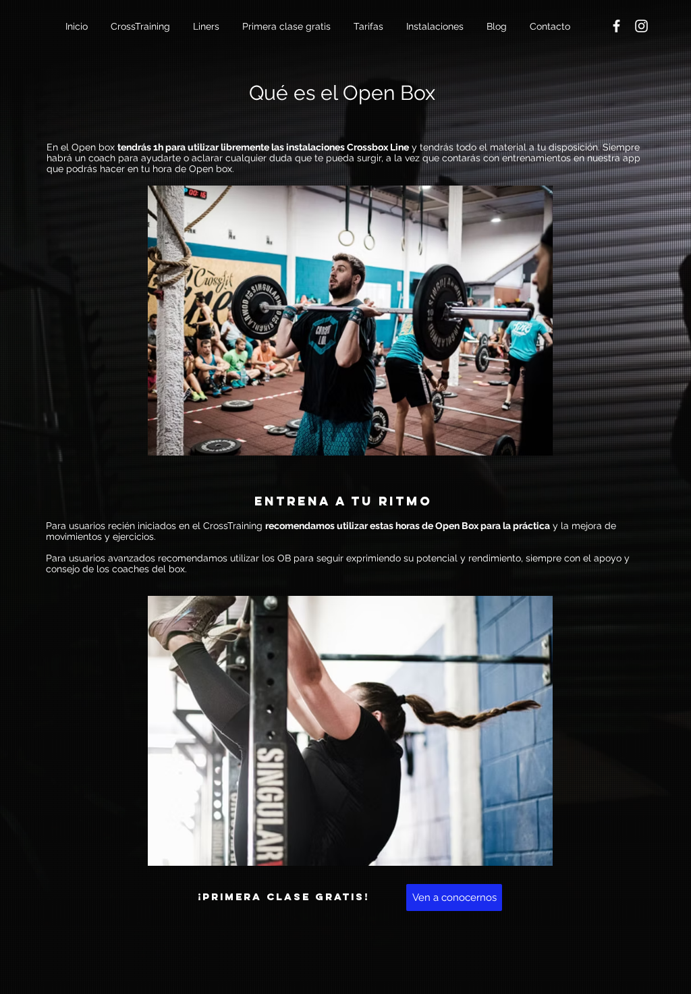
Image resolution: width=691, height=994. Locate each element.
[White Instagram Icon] (641, 26)
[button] (142, 26)
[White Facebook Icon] (616, 26)
